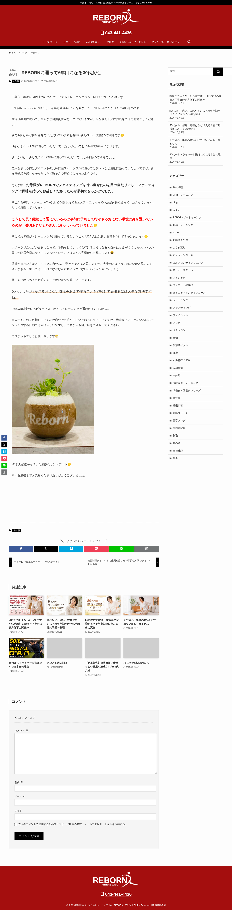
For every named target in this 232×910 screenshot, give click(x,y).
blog (175, 202)
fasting (176, 210)
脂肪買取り (179, 428)
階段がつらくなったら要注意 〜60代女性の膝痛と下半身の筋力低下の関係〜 (195, 100)
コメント (21, 730)
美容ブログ (179, 420)
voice (176, 232)
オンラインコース (183, 255)
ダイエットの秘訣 (183, 285)
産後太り (178, 397)
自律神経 (178, 450)
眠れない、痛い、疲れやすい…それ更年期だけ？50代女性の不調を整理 (194, 114)
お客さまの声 (180, 240)
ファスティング (181, 307)
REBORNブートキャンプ (187, 217)
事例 (175, 337)
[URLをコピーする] (146, 549)
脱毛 (175, 435)
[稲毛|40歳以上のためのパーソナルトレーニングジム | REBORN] (116, 17)
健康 (175, 352)
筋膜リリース (180, 413)
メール (19, 796)
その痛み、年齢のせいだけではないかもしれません (194, 143)
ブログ (176, 322)
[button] (21, 549)
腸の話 (176, 443)
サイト (18, 810)
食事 (175, 458)
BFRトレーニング (183, 194)
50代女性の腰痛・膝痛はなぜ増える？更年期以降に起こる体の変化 (195, 129)
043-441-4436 (118, 32)
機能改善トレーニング (185, 382)
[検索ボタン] (189, 42)
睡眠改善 (178, 405)
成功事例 (178, 367)
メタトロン (179, 330)
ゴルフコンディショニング (188, 262)
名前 (18, 782)
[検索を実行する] (218, 71)
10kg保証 (178, 187)
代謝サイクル (180, 345)
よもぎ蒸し (179, 247)
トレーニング (180, 300)
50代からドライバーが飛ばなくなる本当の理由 (195, 158)
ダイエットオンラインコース (189, 292)
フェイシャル (180, 315)
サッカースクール (183, 270)
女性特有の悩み (181, 360)
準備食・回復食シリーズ (187, 390)
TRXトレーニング (183, 225)
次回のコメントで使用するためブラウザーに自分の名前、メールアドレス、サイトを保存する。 (72, 824)
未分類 (16, 81)
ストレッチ (179, 277)
